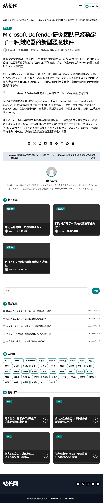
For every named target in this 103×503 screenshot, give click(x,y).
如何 (72, 366)
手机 (53, 371)
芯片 (17, 382)
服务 (46, 377)
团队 (62, 50)
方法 (17, 377)
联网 (8, 382)
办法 (26, 366)
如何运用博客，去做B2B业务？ (23, 227)
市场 (8, 371)
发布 (53, 366)
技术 (63, 371)
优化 (92, 361)
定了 (67, 50)
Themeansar (68, 498)
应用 (17, 371)
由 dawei (11, 50)
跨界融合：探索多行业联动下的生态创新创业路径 (28, 311)
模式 (9, 401)
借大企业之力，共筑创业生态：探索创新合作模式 (28, 326)
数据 (8, 377)
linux (8, 361)
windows (31, 361)
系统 (73, 377)
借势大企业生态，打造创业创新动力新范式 (25, 341)
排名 (72, 371)
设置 (53, 382)
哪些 (63, 366)
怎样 (44, 371)
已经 (72, 50)
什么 (73, 361)
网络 (92, 377)
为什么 (52, 361)
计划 (44, 382)
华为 (35, 366)
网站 (83, 377)
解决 (35, 382)
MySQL (19, 361)
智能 (37, 377)
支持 (90, 371)
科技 (64, 377)
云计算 (63, 361)
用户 (55, 377)
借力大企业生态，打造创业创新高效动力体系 (26, 318)
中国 (42, 361)
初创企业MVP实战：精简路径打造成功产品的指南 (28, 334)
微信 (26, 371)
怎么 (35, 371)
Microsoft (55, 50)
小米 (90, 366)
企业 (82, 361)
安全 (81, 366)
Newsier (54, 498)
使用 (8, 366)
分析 (17, 366)
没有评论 (34, 50)
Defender (46, 50)
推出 (81, 371)
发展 (44, 366)
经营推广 (7, 28)
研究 (78, 50)
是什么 (27, 377)
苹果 (26, 382)
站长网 (10, 6)
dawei (53, 181)
